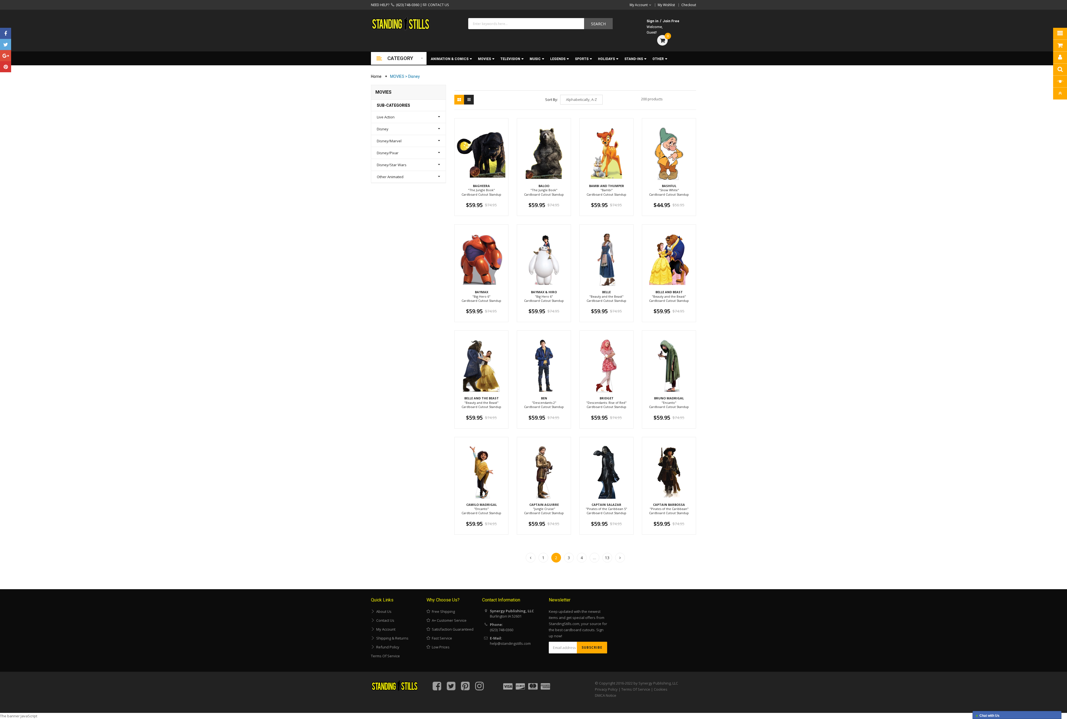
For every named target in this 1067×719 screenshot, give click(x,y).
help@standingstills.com (510, 643)
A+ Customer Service (448, 620)
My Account (385, 629)
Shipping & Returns (391, 638)
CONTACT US (437, 5)
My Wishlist (666, 5)
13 (607, 557)
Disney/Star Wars (392, 164)
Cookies (660, 689)
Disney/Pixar (387, 152)
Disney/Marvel (389, 140)
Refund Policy (387, 647)
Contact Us (384, 620)
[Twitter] (5, 44)
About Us (383, 611)
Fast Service (441, 638)
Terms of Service (385, 655)
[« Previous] (530, 558)
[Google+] (5, 55)
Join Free (671, 21)
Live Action (386, 117)
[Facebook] (5, 33)
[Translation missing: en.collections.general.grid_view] (459, 100)
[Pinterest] (5, 66)
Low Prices (440, 647)
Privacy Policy (606, 689)
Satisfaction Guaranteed (451, 629)
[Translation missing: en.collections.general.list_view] (469, 100)
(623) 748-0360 (406, 5)
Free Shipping (442, 611)
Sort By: (551, 99)
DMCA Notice (605, 695)
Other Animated (390, 176)
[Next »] (620, 558)
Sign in (653, 21)
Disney (382, 128)
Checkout (688, 5)
